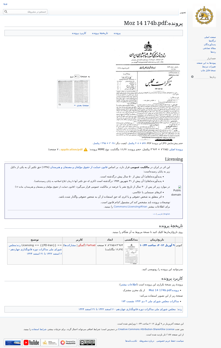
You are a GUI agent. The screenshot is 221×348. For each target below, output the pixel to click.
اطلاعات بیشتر (129, 284)
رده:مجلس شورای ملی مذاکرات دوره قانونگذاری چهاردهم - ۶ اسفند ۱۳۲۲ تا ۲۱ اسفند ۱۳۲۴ (35, 249)
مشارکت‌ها (70, 245)
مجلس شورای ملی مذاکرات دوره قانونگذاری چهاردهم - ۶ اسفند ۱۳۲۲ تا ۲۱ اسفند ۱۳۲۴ (127, 309)
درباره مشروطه (146, 341)
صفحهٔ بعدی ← (81, 105)
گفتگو (81, 245)
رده (180, 309)
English (167, 214)
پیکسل (137, 143)
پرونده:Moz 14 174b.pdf (164, 290)
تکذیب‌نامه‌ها (131, 341)
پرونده (117, 32)
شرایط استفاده (39, 329)
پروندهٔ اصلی (176, 149)
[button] (74, 149)
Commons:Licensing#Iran (130, 206)
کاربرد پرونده (79, 32)
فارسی (159, 214)
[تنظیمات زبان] (192, 76)
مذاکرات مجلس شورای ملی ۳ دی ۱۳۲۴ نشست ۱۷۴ (150, 301)
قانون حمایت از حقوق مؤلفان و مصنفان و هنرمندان (78, 167)
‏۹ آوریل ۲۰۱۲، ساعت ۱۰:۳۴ (157, 245)
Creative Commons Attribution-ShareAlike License (146, 329)
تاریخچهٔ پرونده (100, 32)
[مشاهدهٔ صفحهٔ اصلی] (204, 15)
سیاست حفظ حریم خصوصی (170, 341)
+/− (154, 214)
